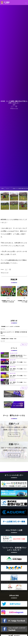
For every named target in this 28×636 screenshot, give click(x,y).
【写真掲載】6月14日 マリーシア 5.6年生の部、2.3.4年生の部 (8, 301)
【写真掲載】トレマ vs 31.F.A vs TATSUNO (10, 326)
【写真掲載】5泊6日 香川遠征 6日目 (8, 338)
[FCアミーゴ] (6, 2)
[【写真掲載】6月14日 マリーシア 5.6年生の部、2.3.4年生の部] (8, 291)
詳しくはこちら (14, 434)
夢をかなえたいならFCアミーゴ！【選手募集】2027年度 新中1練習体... (14, 332)
